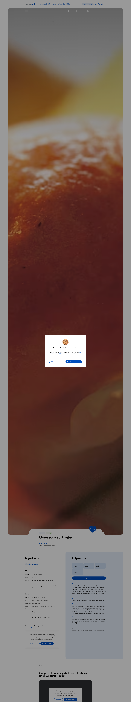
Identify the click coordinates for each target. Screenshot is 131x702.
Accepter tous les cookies (73, 361)
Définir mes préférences (57, 361)
